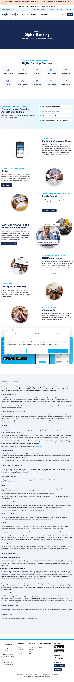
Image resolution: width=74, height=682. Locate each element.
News (30, 653)
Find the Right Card (9, 244)
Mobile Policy (28, 674)
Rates (19, 647)
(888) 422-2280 (59, 665)
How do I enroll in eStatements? (50, 111)
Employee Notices (53, 674)
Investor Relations (30, 650)
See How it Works (49, 210)
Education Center (20, 652)
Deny (36, 350)
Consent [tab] (15, 333)
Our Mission (31, 647)
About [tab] (58, 333)
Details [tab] (37, 333)
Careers (44, 674)
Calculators (21, 649)
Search (63, 14)
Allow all (58, 350)
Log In (70, 14)
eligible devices (38, 446)
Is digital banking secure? (49, 115)
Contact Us (42, 647)
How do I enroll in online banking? (51, 106)
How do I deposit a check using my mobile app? (55, 120)
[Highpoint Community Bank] (10, 14)
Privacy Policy (20, 674)
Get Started (6, 185)
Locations (58, 669)
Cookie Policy (37, 674)
